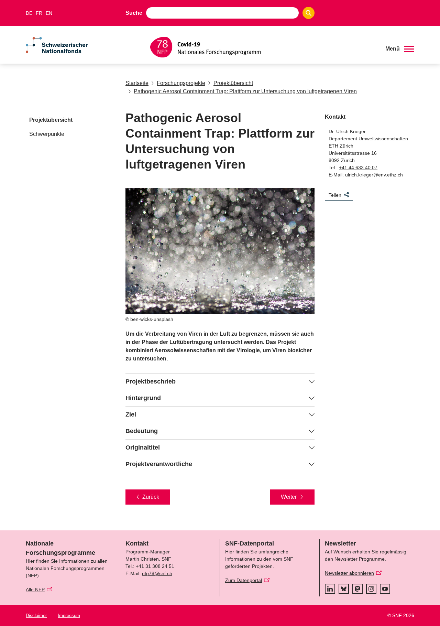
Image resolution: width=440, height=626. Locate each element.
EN (49, 13)
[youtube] (385, 589)
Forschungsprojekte (181, 83)
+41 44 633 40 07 (358, 167)
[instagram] (371, 589)
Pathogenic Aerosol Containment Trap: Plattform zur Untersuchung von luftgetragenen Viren (245, 91)
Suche (133, 13)
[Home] (262, 47)
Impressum (69, 615)
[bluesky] (344, 589)
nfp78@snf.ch (157, 573)
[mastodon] (357, 589)
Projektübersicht (233, 83)
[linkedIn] (330, 589)
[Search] (308, 13)
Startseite (136, 83)
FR (39, 13)
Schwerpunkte (46, 134)
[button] (399, 48)
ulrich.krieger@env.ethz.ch (374, 174)
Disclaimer (36, 615)
